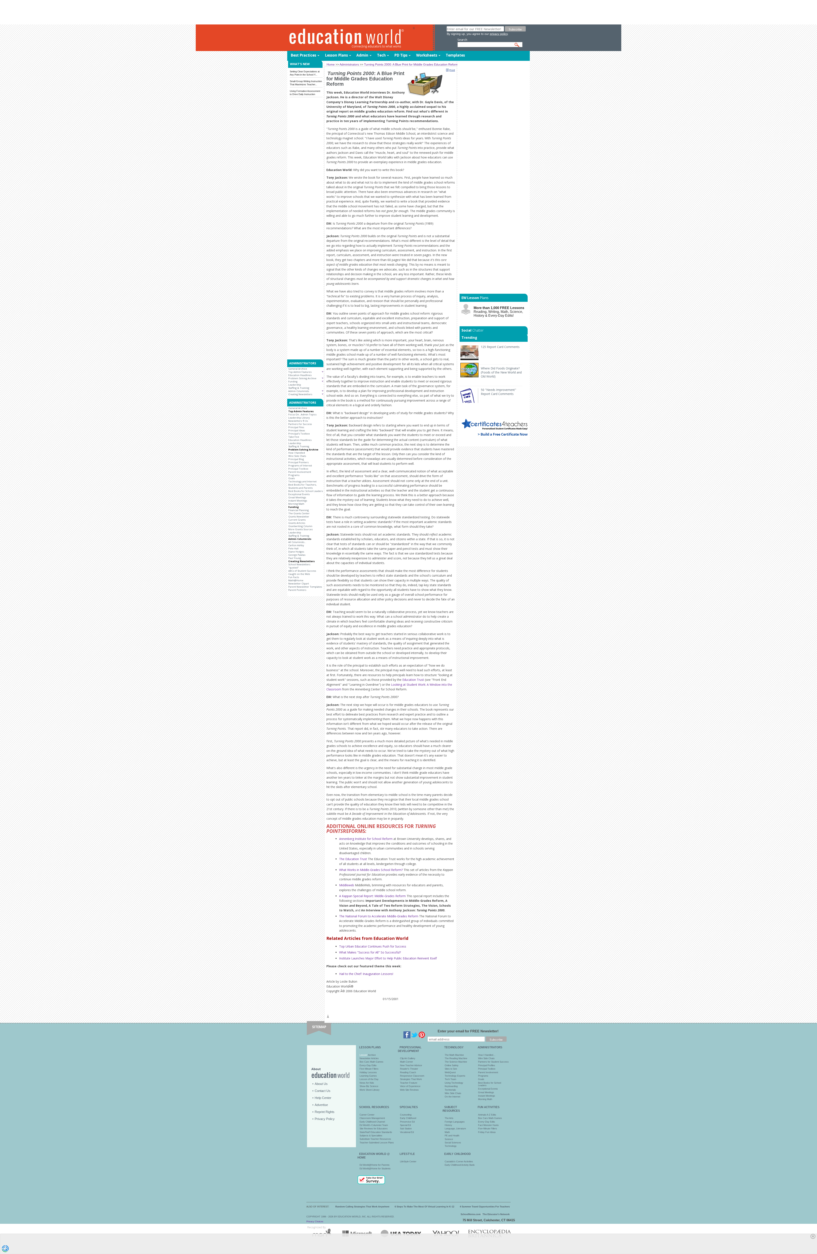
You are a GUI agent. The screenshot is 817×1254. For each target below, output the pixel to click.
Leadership (294, 384)
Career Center (367, 1114)
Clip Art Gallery (407, 1058)
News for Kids (367, 1083)
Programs (293, 475)
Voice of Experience (410, 1086)
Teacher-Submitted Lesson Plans (377, 1142)
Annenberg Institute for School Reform (366, 839)
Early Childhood (408, 1118)
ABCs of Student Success (302, 570)
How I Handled (296, 452)
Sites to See (451, 1068)
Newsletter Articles (369, 1058)
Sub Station (406, 1128)
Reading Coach (408, 1072)
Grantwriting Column (300, 526)
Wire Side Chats (297, 455)
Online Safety (451, 1065)
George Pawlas (296, 554)
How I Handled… (487, 1055)
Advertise (321, 1105)
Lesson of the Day (369, 1079)
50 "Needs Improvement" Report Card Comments (498, 392)
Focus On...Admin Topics (302, 414)
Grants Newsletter (298, 516)
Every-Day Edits (368, 1065)
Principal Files (296, 427)
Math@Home (295, 580)
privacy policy (499, 34)
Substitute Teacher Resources (375, 1139)
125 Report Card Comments (500, 347)
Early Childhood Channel (372, 1121)
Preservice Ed (407, 1121)
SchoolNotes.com (471, 1214)
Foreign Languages (455, 1121)
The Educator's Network (496, 1214)
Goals (291, 478)
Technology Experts (455, 1075)
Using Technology (454, 1083)
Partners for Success (300, 424)
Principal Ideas (296, 430)
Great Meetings (297, 497)
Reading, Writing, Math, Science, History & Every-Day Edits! (499, 311)
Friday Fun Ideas (487, 1132)
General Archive (297, 368)
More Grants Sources (300, 529)
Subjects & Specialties (371, 1135)
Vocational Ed (407, 1132)
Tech (381, 55)
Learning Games (368, 1075)
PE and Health (452, 1135)
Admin (362, 55)
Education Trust (413, 680)
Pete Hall (293, 548)
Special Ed (405, 1125)
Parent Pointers (297, 589)
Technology (451, 1146)
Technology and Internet (302, 481)
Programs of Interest (300, 465)
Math (447, 1132)
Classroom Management (372, 1118)
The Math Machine (454, 1055)
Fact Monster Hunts (488, 1125)
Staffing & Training (298, 387)
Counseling (405, 1114)
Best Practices (303, 55)
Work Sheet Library (370, 1090)
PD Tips (400, 55)
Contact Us (322, 1091)
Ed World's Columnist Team (374, 1125)
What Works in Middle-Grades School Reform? (371, 870)
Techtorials (450, 1090)
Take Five (293, 436)
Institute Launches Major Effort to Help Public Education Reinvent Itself (388, 958)
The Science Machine (456, 1061)
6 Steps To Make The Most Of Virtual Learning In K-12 (424, 1206)
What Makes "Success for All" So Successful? (370, 952)
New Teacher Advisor (411, 1065)
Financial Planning (298, 510)
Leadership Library (299, 417)
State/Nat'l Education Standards (376, 1132)
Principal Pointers (298, 462)
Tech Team (450, 1079)
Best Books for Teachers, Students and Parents (302, 486)
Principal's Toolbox (299, 433)
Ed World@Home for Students (375, 1168)
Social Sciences (453, 1142)
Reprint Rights (324, 1112)
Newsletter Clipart (298, 583)
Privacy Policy (325, 1119)
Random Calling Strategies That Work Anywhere (362, 1206)
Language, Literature (455, 1128)
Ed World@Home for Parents (375, 1165)
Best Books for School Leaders (305, 491)
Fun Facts (293, 577)
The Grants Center (299, 513)
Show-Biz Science (369, 1086)
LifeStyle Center (408, 1161)
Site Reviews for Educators (374, 1128)
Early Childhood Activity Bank (460, 1165)
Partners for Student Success (493, 1061)
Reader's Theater (409, 1068)
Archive (371, 1055)
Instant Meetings (297, 500)
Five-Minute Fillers (369, 1068)
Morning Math (296, 503)
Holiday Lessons (368, 1072)
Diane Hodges (296, 551)
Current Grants (297, 519)
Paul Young (294, 558)
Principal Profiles (486, 1065)
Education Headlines (299, 375)
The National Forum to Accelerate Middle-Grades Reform (378, 916)
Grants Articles (296, 522)
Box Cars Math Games (371, 1061)
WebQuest (450, 1072)
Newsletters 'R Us (298, 420)
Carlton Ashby (296, 545)
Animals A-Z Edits (487, 1114)
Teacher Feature (408, 1083)
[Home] (350, 38)
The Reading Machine (456, 1058)
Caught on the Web (299, 574)
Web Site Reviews (409, 1090)
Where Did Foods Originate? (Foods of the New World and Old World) (501, 372)
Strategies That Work (411, 1079)
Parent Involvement (299, 471)
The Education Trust (353, 859)
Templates (455, 55)
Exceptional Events (299, 494)
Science (449, 1139)
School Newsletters (299, 564)
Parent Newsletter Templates (305, 586)
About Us (321, 1084)
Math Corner (406, 1061)
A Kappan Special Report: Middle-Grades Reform (372, 896)
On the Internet (452, 1096)
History (448, 1125)
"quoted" (293, 567)
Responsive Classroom (412, 1075)
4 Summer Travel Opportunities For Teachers (485, 1206)
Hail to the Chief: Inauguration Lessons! (366, 974)
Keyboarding (451, 1086)
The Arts (449, 1118)
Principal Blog (296, 459)
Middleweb (346, 885)
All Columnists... (297, 542)
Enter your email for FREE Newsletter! (468, 1031)
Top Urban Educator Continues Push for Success (372, 946)
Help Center (323, 1098)
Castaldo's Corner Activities (459, 1161)
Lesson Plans (336, 55)
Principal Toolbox (298, 468)
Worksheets (426, 55)
